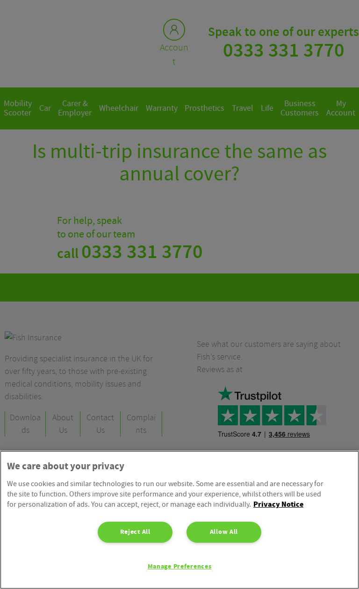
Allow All (224, 532)
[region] (179, 520)
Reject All (135, 532)
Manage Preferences (180, 566)
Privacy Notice (278, 504)
